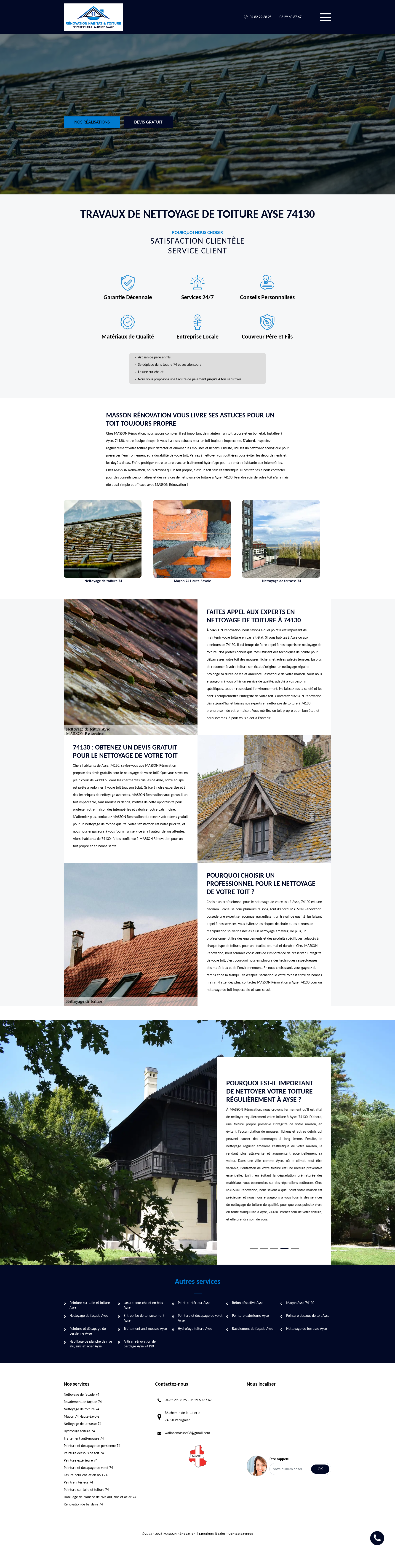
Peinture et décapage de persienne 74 (92, 1446)
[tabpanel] (274, 1157)
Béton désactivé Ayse (247, 1303)
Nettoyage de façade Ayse (88, 1316)
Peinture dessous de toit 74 (84, 1453)
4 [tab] (284, 1248)
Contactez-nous (241, 1534)
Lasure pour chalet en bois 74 (85, 1475)
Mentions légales (212, 1534)
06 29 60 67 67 (291, 17)
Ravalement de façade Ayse (252, 1329)
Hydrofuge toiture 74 (79, 1431)
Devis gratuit (148, 122)
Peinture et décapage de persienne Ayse (87, 1331)
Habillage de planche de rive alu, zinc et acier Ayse (90, 1344)
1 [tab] (254, 1248)
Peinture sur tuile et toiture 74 (86, 1490)
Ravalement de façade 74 (83, 1402)
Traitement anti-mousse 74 (84, 1438)
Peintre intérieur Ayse (194, 1303)
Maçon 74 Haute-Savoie (81, 1417)
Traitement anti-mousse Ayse (145, 1329)
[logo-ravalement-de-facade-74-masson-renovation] (93, 17)
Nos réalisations (92, 122)
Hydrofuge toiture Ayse (195, 1329)
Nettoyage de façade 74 (81, 1395)
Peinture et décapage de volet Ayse (200, 1318)
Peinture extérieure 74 (80, 1460)
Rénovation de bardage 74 (83, 1504)
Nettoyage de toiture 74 (81, 1409)
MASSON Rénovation (179, 1534)
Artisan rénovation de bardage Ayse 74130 (140, 1344)
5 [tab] (295, 1248)
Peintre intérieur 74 (78, 1482)
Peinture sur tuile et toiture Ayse (89, 1305)
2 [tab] (264, 1248)
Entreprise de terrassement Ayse (144, 1318)
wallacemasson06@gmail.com (187, 1433)
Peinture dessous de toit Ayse (307, 1316)
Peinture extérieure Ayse (250, 1316)
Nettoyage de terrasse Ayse (306, 1329)
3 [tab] (274, 1248)
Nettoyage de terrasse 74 (82, 1424)
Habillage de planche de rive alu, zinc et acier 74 (100, 1497)
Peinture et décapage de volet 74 (88, 1468)
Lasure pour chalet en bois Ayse (143, 1305)
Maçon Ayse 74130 (300, 1303)
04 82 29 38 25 (261, 17)
